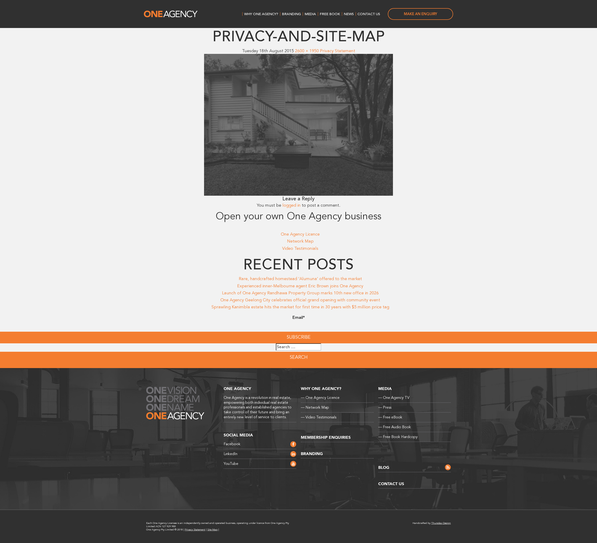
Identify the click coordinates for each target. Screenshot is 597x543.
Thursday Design (441, 523)
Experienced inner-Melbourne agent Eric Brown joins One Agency (300, 286)
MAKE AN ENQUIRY (420, 14)
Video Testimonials (300, 248)
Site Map (212, 529)
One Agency (171, 13)
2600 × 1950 (307, 50)
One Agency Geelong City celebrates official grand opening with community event (300, 300)
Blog (383, 467)
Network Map (300, 241)
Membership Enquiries (326, 437)
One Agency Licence (300, 234)
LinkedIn (230, 454)
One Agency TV (394, 397)
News (349, 14)
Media (310, 14)
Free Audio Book (394, 427)
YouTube (231, 463)
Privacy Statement (337, 50)
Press (384, 407)
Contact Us (369, 14)
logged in (291, 205)
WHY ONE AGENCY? (261, 14)
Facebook (232, 444)
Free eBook (390, 417)
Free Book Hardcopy (398, 437)
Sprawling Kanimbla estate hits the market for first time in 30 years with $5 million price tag (300, 307)
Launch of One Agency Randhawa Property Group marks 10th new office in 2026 (300, 293)
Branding (291, 14)
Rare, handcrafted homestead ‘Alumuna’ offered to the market (300, 278)
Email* (298, 317)
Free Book (330, 14)
